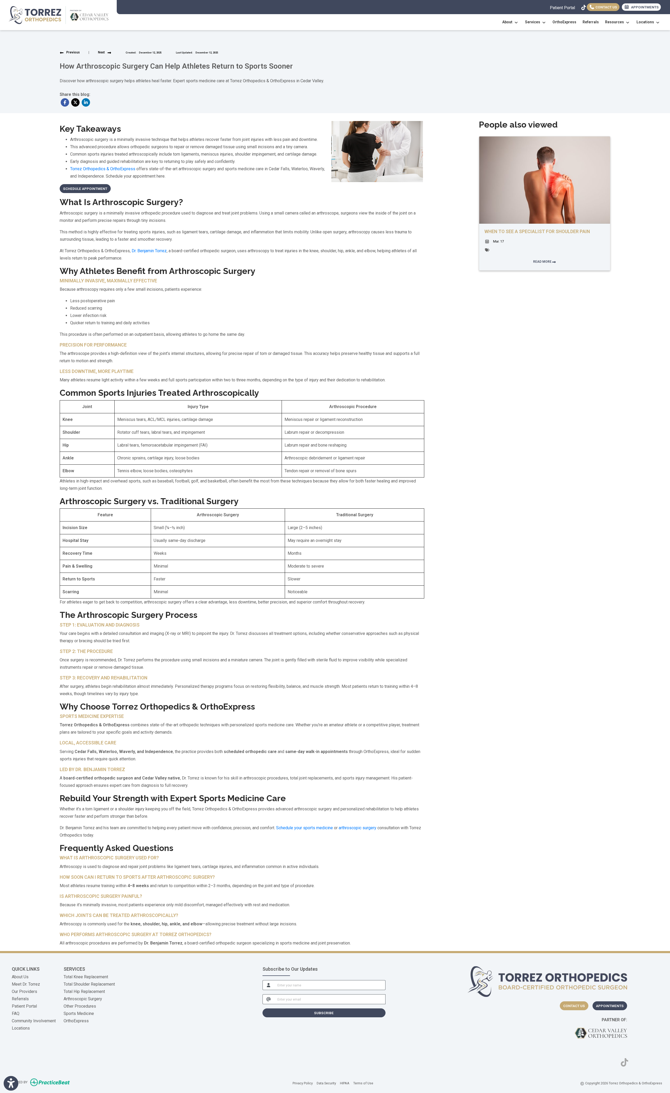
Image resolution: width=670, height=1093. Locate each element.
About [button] (508, 22)
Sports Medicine (79, 1013)
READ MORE (542, 261)
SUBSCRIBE (324, 1013)
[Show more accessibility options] (11, 1083)
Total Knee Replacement (86, 976)
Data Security (326, 1083)
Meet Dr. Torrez (26, 984)
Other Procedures (80, 1006)
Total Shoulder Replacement (89, 984)
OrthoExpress (564, 22)
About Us (20, 976)
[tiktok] (582, 6)
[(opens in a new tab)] (601, 1033)
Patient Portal (562, 7)
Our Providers (24, 991)
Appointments (610, 1006)
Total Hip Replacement (84, 991)
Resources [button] (615, 22)
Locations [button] (646, 22)
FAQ (15, 1013)
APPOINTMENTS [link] (644, 7)
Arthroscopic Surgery (83, 998)
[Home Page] (58, 14)
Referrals (591, 22)
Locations (21, 1028)
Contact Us (606, 7)
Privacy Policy (303, 1083)
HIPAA (344, 1083)
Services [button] (533, 22)
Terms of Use (363, 1083)
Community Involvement (34, 1020)
